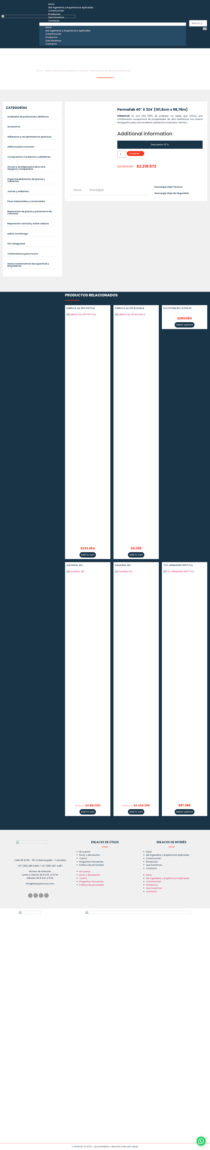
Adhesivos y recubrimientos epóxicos (29, 136)
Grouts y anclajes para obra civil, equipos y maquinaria (26, 168)
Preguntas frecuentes (91, 861)
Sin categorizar (16, 243)
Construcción (56, 10)
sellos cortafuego (17, 233)
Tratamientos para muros (22, 253)
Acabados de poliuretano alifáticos (28, 116)
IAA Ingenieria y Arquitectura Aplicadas (70, 7)
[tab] (32, 117)
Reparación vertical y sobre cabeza (28, 223)
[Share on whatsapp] (133, 178)
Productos (54, 14)
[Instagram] (35, 895)
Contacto (54, 20)
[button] (112, 24)
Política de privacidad (91, 864)
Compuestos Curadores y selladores (29, 156)
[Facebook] (30, 895)
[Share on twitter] (120, 178)
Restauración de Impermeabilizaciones (110, 70)
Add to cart (87, 554)
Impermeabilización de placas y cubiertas (66, 70)
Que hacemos (56, 17)
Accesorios (13, 126)
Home (40, 70)
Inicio (51, 4)
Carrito (83, 858)
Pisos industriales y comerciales (26, 201)
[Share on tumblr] (130, 178)
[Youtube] (46, 895)
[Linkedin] (41, 895)
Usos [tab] (77, 190)
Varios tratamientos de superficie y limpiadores (28, 264)
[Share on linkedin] (123, 178)
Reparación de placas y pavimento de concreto (29, 212)
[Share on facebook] (117, 178)
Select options (184, 324)
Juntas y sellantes (18, 191)
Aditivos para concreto (20, 146)
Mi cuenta (84, 851)
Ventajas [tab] (96, 190)
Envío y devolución (89, 855)
